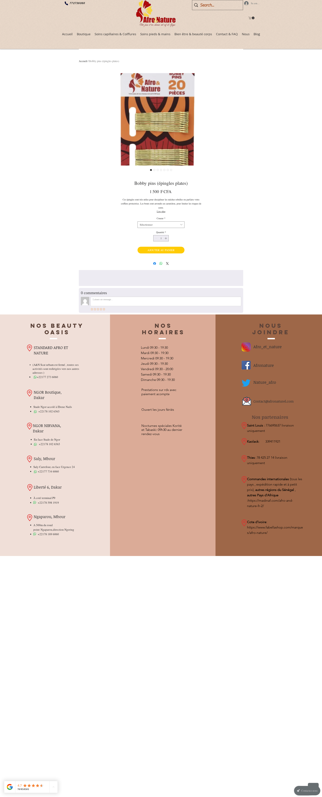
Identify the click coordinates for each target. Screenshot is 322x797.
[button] (252, 18)
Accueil (83, 61)
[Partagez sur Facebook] (155, 263)
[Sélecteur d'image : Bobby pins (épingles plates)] (151, 170)
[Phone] (66, 3)
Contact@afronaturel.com (273, 401)
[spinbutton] (161, 238)
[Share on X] (167, 263)
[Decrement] (156, 238)
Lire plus (161, 211)
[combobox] (161, 224)
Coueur (161, 218)
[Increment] (166, 238)
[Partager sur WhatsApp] (161, 263)
